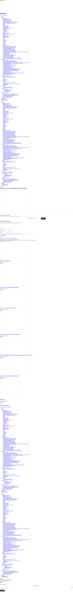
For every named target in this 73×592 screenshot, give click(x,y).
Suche (0, 186)
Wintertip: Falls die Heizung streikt (7, 74)
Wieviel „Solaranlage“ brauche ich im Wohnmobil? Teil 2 (10, 61)
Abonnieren (43, 218)
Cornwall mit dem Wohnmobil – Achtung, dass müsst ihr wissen (10, 22)
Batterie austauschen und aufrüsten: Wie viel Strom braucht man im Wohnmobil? (12, 63)
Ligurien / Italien (5, 29)
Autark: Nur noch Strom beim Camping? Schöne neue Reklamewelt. (11, 94)
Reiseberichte (3, 17)
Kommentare (3, 98)
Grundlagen (3, 59)
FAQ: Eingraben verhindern (6, 66)
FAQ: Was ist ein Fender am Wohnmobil (8, 57)
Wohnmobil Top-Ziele (5, 26)
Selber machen (5, 80)
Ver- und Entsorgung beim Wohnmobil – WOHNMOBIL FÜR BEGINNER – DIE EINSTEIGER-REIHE (16, 51)
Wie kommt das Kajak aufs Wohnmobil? (8, 67)
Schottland (4, 500)
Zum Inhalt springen (2, 0)
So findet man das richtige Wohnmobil (7, 76)
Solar (3, 81)
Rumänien (4, 24)
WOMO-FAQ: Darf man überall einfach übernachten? (9, 47)
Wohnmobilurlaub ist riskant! (6, 45)
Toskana (4, 43)
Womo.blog (3, 13)
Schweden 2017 (5, 35)
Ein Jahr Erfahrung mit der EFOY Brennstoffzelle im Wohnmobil (11, 70)
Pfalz (3, 39)
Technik (4, 77)
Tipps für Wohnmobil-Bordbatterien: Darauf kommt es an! (10, 73)
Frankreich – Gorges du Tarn (6, 36)
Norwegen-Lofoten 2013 (6, 33)
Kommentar (1, 228)
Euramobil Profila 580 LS (8, 90)
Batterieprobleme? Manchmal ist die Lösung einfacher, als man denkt (11, 69)
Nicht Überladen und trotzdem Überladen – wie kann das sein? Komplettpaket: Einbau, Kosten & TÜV (16, 355)
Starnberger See (5, 41)
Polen (3, 25)
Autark (2, 93)
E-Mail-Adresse (2, 588)
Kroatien (4, 34)
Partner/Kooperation (5, 92)
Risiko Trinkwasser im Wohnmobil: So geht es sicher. (9, 50)
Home (2, 16)
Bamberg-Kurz (5, 40)
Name (1, 229)
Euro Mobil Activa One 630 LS (8, 174)
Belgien (4, 32)
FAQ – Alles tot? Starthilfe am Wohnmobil (8, 140)
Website (1, 232)
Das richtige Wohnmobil (4, 99)
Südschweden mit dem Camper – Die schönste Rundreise (10, 106)
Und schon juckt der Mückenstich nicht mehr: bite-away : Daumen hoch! (12, 58)
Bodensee (4, 123)
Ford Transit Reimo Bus (7, 91)
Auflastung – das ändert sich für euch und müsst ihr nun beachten (10, 334)
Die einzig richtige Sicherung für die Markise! (8, 48)
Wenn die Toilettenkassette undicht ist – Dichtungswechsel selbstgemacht (12, 68)
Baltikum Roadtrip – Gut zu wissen (7, 19)
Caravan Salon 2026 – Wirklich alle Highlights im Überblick (9, 287)
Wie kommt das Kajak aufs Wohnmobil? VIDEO (9, 49)
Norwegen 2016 (5, 30)
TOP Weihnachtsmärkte (6, 28)
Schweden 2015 (5, 31)
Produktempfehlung (5, 84)
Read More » (1, 289)
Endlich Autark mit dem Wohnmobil (7, 96)
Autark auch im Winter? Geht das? (7, 97)
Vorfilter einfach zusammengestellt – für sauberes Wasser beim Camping (11, 83)
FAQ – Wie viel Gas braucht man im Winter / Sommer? (9, 52)
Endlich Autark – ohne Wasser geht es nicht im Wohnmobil (10, 95)
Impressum (3, 88)
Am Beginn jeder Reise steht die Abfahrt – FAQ (9, 54)
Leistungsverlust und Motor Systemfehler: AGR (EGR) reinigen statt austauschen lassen (13, 157)
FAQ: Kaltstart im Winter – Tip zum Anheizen (8, 56)
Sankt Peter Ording (5, 37)
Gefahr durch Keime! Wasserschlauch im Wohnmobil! (9, 46)
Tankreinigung (5, 79)
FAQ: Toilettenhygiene (6, 53)
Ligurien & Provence (5, 27)
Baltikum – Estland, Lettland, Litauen (7, 20)
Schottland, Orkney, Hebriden (6, 18)
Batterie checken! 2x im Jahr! (6, 71)
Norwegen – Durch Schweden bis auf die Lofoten (9, 23)
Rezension (4, 85)
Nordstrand (4, 517)
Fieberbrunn (4, 44)
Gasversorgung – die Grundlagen (7, 65)
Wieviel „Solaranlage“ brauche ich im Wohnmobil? (9, 60)
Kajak (2, 86)
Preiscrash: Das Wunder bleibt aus (5, 260)
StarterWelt (3, 75)
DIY (3, 78)
